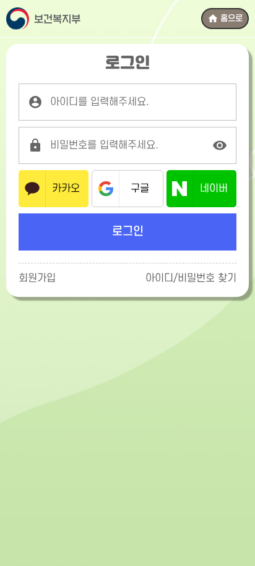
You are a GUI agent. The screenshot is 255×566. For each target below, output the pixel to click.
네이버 (214, 188)
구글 (140, 188)
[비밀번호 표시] (219, 145)
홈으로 (231, 18)
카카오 (66, 188)
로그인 (128, 231)
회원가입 (37, 278)
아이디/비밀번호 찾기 (190, 278)
